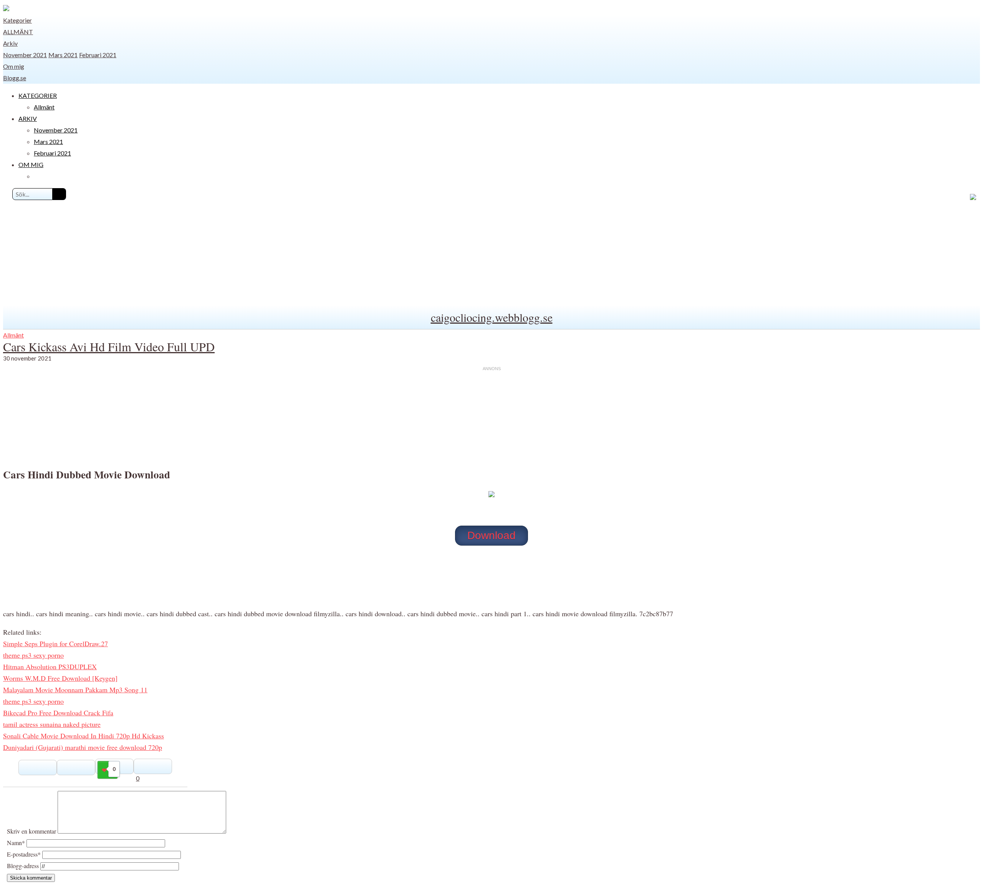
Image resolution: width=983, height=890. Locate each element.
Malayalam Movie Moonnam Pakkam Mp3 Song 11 (75, 689)
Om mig (13, 66)
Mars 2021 (63, 54)
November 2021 (25, 54)
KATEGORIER (37, 95)
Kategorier (17, 20)
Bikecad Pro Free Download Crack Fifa (58, 712)
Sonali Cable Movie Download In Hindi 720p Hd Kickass (83, 735)
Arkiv (10, 43)
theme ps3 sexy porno (33, 655)
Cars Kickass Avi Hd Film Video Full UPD (109, 346)
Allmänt (18, 31)
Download (491, 535)
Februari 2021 (97, 54)
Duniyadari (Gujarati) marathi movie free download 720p (82, 747)
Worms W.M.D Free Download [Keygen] (60, 678)
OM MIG (30, 164)
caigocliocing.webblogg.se (492, 317)
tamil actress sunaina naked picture (52, 724)
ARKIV (27, 118)
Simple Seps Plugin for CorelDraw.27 (55, 643)
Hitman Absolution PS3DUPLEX (50, 666)
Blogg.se (14, 77)
